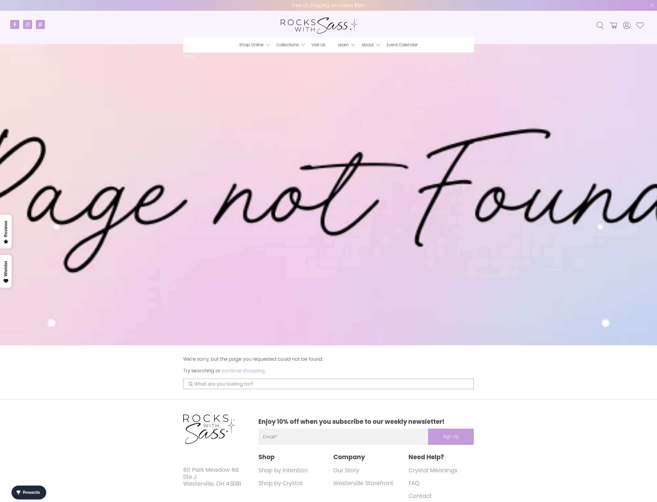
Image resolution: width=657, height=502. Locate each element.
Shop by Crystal (280, 483)
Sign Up (451, 437)
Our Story (346, 470)
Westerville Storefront (363, 483)
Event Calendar (402, 45)
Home (188, 56)
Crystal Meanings (433, 470)
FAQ (414, 483)
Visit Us (318, 45)
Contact (420, 496)
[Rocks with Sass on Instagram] (29, 28)
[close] (651, 5)
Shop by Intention (283, 470)
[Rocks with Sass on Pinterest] (40, 28)
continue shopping (243, 370)
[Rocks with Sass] (319, 25)
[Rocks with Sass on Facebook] (16, 28)
